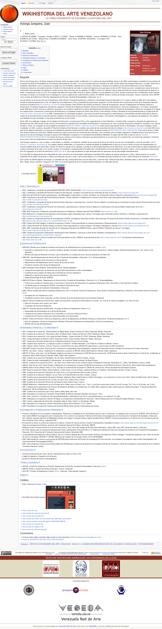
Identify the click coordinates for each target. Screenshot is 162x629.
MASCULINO (65, 544)
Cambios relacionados (9, 73)
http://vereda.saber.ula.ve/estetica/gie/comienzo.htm (138, 423)
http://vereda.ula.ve (108, 211)
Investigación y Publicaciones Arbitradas (40, 409)
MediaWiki (93, 626)
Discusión (31, 3)
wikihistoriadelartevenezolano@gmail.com (85, 537)
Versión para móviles (109, 554)
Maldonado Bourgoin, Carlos (37, 484)
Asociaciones (27, 450)
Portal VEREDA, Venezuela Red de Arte (83, 126)
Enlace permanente (8, 79)
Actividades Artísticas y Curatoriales (38, 327)
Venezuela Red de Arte (67, 626)
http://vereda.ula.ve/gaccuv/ (32, 527)
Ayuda (5, 33)
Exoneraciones (94, 554)
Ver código (42, 3)
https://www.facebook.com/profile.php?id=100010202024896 (43, 521)
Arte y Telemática (29, 186)
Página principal (7, 27)
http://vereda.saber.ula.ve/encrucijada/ (36, 216)
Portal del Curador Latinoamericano (32, 114)
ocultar (38, 48)
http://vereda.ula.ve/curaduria (144, 195)
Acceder (157, 1)
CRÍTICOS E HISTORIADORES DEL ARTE (45, 544)
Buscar (3, 37)
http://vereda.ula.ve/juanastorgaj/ (33, 529)
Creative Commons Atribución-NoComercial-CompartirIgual (100, 552)
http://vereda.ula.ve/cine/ (30, 209)
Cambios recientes (8, 29)
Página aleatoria (7, 31)
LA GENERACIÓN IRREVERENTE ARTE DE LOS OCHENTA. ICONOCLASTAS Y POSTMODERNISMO (117, 544)
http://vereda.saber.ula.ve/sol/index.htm (132, 226)
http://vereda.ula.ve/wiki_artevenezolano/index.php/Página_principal (45, 519)
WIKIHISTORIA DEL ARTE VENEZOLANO (122, 130)
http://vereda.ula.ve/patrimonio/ (33, 200)
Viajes (23, 475)
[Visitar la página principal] (9, 13)
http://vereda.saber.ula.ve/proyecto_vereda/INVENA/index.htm (48, 221)
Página (23, 3)
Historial (50, 3)
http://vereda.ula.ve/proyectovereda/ (34, 513)
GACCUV (152, 157)
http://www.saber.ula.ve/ (31, 240)
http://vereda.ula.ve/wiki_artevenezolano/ (97, 190)
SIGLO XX (75, 544)
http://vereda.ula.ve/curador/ (32, 516)
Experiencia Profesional (32, 243)
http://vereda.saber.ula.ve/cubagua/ (131, 223)
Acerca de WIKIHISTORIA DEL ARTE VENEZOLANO (70, 554)
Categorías (24, 544)
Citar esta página (8, 86)
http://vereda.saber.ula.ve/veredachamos (37, 230)
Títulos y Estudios (29, 462)
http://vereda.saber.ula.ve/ (110, 237)
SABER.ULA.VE (59, 151)
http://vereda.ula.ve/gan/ (127, 193)
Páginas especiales (8, 75)
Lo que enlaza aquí (8, 71)
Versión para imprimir (9, 77)
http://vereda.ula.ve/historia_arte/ (34, 204)
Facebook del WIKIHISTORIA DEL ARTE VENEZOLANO (42, 539)
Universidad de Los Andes (49, 105)
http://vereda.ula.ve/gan (133, 128)
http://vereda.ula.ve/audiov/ (31, 524)
